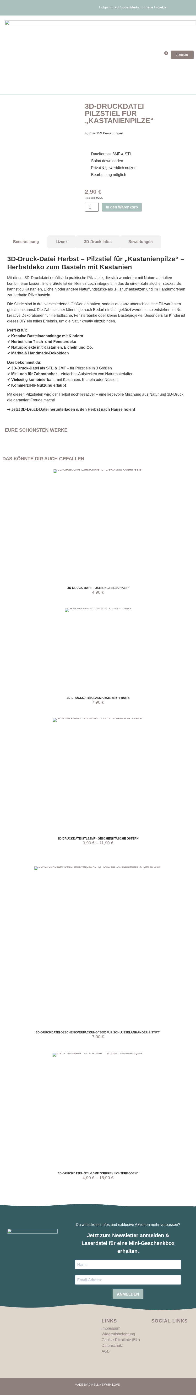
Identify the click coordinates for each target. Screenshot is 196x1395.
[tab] (26, 241)
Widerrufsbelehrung (118, 1334)
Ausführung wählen (103, 779)
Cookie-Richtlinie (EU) (121, 1340)
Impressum (111, 1328)
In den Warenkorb (122, 207)
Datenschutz (112, 1345)
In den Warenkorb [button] (103, 529)
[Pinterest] (182, 8)
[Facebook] (189, 8)
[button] (149, 55)
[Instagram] (175, 8)
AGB (106, 1351)
